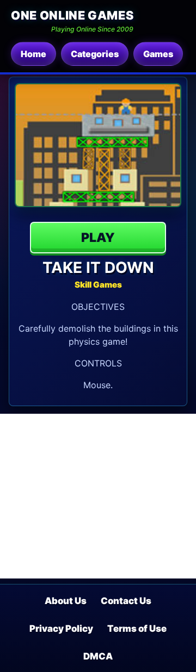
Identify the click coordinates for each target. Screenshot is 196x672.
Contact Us (126, 600)
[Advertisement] (98, 496)
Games (158, 53)
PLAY (98, 237)
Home (33, 53)
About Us (66, 600)
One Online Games (72, 15)
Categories (95, 53)
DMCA (98, 656)
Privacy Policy (61, 628)
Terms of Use (137, 628)
